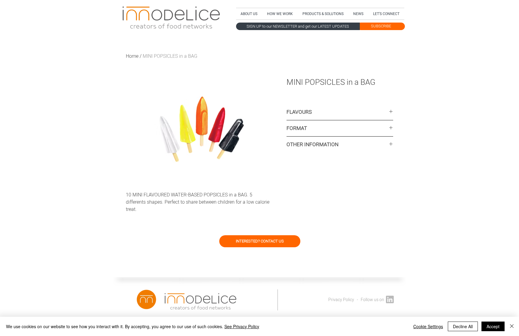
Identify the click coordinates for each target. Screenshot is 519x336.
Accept (493, 326)
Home (132, 56)
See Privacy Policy (241, 326)
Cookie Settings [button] (428, 326)
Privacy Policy (341, 300)
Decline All (463, 326)
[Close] (511, 326)
